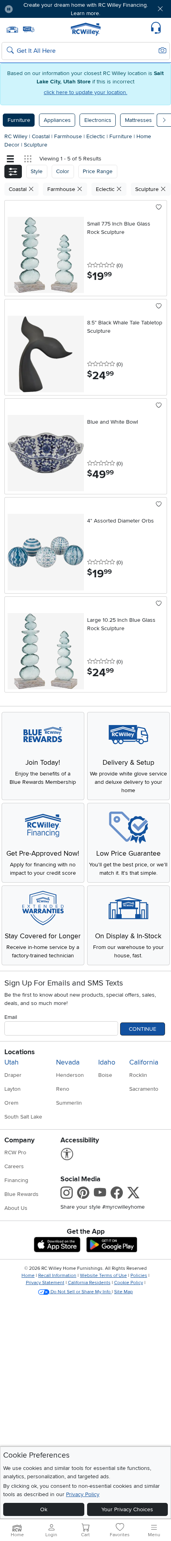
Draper (12, 1075)
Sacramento (143, 1089)
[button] (33, 9)
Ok (43, 1509)
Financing (16, 1180)
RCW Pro (15, 1152)
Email (10, 1017)
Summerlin (69, 1102)
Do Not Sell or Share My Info (80, 1292)
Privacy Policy (82, 1494)
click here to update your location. (85, 92)
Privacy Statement (45, 1283)
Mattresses (138, 120)
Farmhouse (69, 136)
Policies (138, 1276)
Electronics (97, 120)
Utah (11, 1062)
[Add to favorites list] (159, 207)
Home (28, 1276)
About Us (15, 1208)
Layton (12, 1089)
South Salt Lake (23, 1116)
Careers (14, 1166)
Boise (105, 1075)
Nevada (68, 1062)
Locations (19, 1052)
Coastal (41, 136)
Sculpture (35, 144)
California (143, 1062)
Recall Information (57, 1276)
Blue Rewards (21, 1194)
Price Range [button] (98, 171)
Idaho (106, 1062)
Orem (11, 1102)
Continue (142, 1029)
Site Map (123, 1292)
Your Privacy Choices (127, 1509)
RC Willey (15, 136)
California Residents (89, 1283)
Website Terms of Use (103, 1276)
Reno (62, 1089)
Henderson (70, 1075)
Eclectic (96, 136)
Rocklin (138, 1075)
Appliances (57, 120)
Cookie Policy (128, 1283)
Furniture (19, 120)
